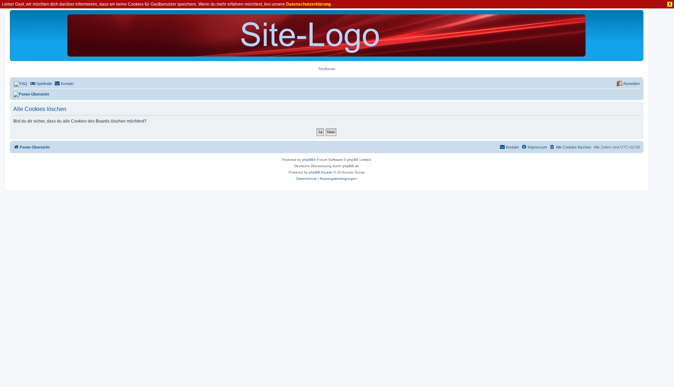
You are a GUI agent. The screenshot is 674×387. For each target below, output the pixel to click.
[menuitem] (20, 83)
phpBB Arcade (320, 172)
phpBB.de (351, 166)
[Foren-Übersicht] (326, 35)
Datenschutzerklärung (308, 4)
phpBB (307, 160)
